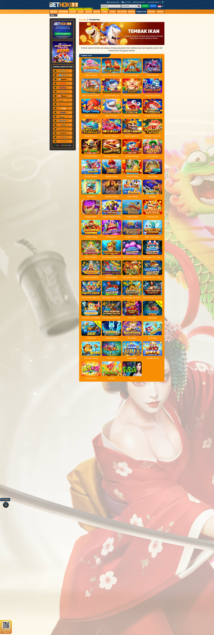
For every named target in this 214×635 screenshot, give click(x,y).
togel (112, 12)
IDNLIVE (89, 12)
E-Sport (72, 12)
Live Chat (127, 2)
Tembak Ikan (141, 12)
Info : (53, 15)
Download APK (113, 2)
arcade (97, 12)
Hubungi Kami (140, 2)
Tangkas (131, 12)
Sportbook (63, 12)
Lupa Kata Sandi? (154, 2)
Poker (104, 12)
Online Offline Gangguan (63, 145)
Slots (80, 12)
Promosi (160, 12)
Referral (151, 12)
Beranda (53, 12)
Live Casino (122, 12)
